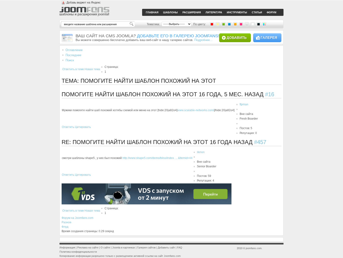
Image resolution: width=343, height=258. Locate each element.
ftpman (244, 104)
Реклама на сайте (87, 247)
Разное (66, 222)
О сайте (105, 247)
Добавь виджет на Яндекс (83, 2)
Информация (67, 247)
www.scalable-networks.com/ (195, 110)
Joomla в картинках (123, 247)
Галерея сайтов (146, 247)
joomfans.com (254, 248)
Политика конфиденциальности (78, 251)
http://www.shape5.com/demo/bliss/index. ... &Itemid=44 (157, 158)
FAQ (179, 247)
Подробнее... (203, 40)
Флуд (65, 226)
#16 (269, 94)
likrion (201, 152)
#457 (260, 142)
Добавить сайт (166, 247)
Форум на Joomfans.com (77, 218)
